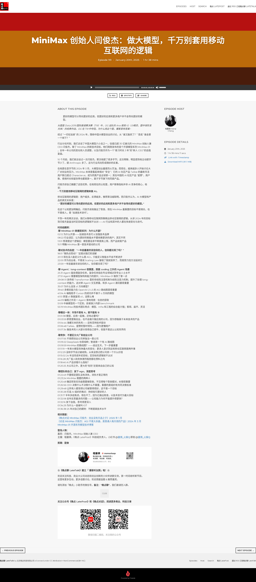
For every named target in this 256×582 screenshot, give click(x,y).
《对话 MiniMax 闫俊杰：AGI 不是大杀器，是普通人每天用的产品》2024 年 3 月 (99, 421)
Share (144, 95)
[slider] (163, 87)
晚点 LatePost (217, 6)
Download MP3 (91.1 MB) (179, 162)
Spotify (128, 95)
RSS (113, 95)
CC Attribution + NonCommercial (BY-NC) (67, 561)
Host (192, 6)
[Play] (91, 87)
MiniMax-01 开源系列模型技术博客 (76, 424)
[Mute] (157, 87)
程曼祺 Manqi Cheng (170, 130)
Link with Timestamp (178, 157)
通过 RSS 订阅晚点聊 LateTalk (242, 6)
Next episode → (245, 550)
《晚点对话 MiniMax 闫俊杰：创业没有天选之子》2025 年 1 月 (90, 418)
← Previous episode (12, 550)
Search (202, 6)
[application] (128, 87)
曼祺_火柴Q (124, 437)
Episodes (181, 6)
